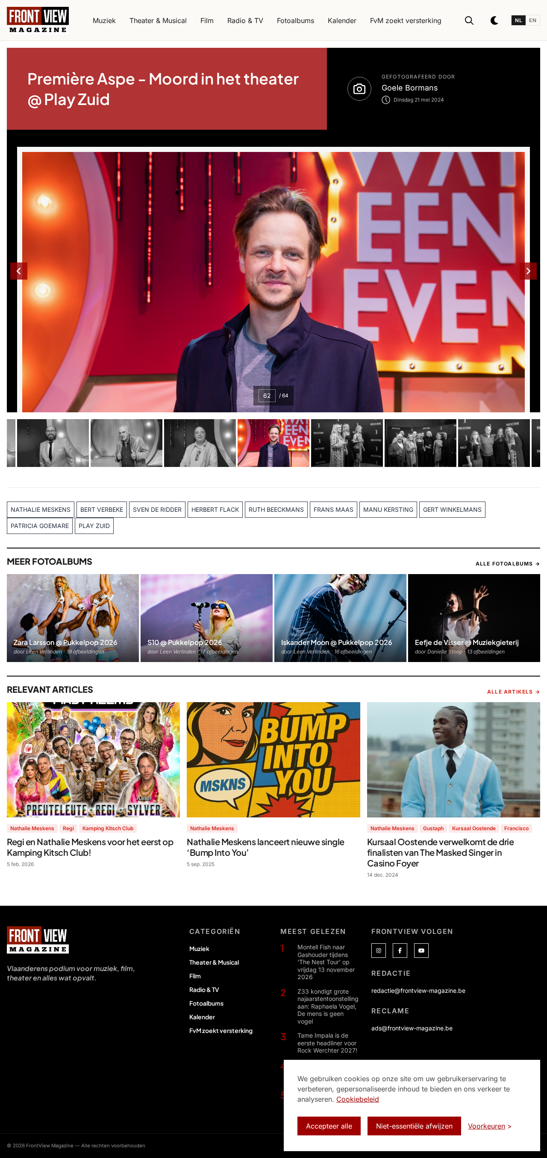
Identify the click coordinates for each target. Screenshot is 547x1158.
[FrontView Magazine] (38, 940)
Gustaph (433, 828)
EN (532, 20)
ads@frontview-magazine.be (412, 1028)
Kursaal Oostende (474, 828)
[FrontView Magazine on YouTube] (421, 950)
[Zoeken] (469, 20)
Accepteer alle (329, 1126)
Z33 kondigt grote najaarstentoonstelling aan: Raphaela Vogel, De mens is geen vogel (328, 1006)
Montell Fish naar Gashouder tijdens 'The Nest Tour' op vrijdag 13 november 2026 (326, 961)
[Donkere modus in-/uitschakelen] (494, 20)
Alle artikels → (513, 691)
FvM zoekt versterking (221, 1030)
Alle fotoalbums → (508, 563)
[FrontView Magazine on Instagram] (378, 950)
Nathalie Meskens (32, 828)
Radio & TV (204, 989)
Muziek (199, 948)
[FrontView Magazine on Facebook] (400, 950)
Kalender (202, 1017)
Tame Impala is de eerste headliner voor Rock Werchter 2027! (327, 1043)
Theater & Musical (214, 962)
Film (195, 976)
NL (518, 20)
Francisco (516, 828)
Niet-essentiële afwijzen (414, 1126)
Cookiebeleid (357, 1099)
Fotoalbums (206, 1003)
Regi (68, 828)
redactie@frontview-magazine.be (418, 990)
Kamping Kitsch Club (107, 828)
